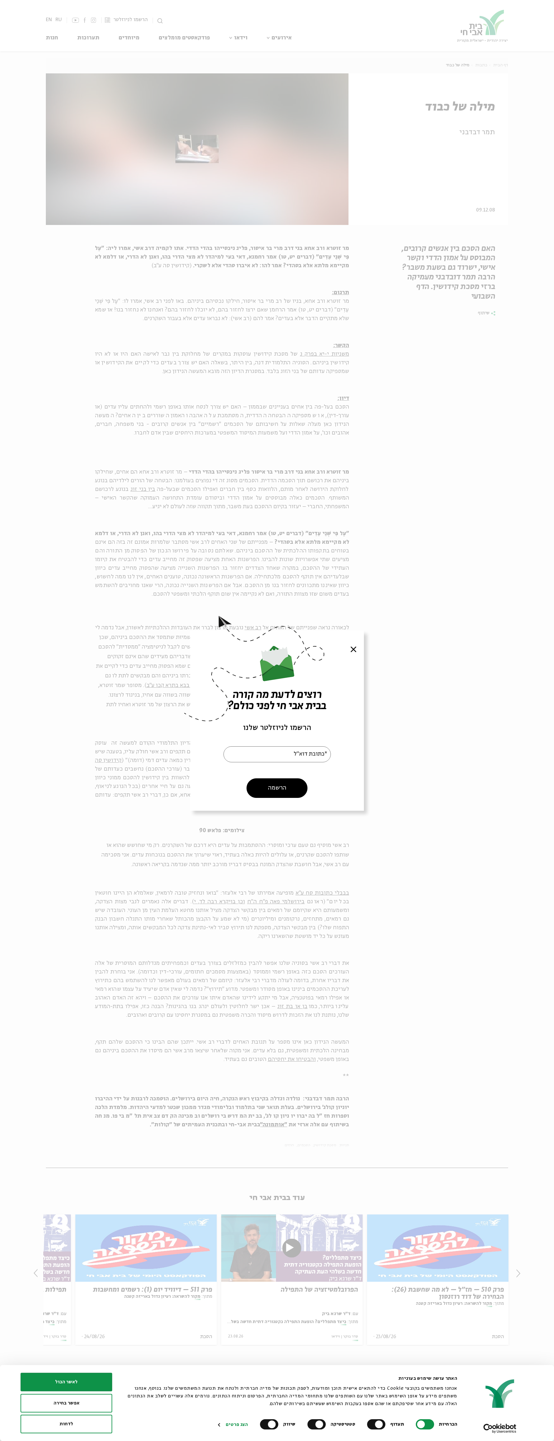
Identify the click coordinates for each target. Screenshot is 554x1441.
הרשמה (277, 788)
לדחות (66, 1424)
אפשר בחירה (67, 1403)
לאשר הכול (66, 1382)
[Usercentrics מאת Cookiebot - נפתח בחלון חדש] (500, 1428)
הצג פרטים (237, 1424)
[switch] (378, 1424)
